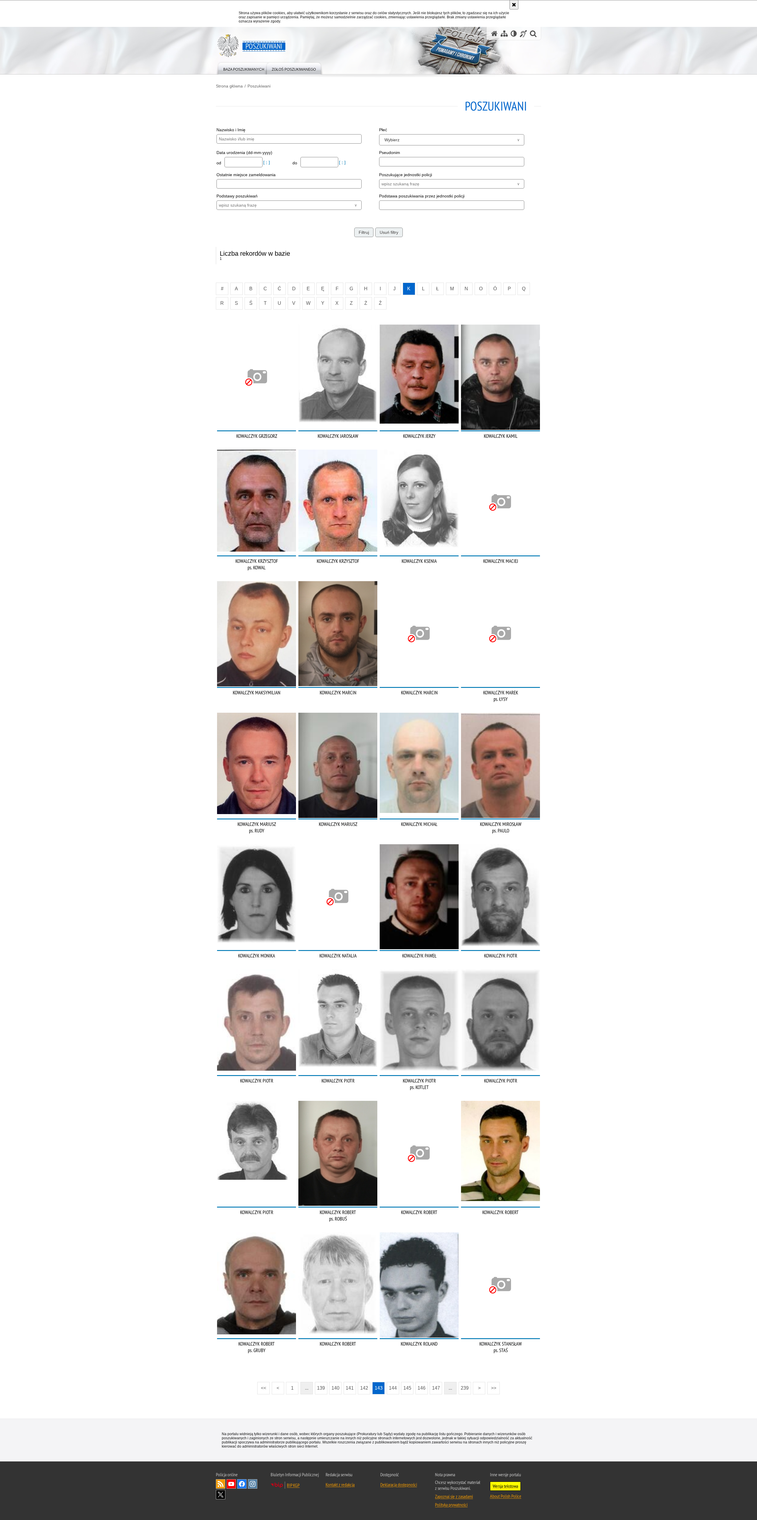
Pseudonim (389, 152)
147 (436, 1388)
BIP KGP (293, 1485)
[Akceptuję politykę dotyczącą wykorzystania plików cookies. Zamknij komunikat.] (513, 4)
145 (407, 1388)
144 (393, 1388)
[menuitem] (244, 68)
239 (465, 1388)
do (295, 163)
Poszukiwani (259, 86)
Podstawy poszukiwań (237, 196)
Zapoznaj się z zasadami (454, 1496)
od (219, 163)
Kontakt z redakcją (340, 1484)
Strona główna (229, 86)
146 (422, 1388)
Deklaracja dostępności (398, 1484)
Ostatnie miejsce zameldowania (246, 174)
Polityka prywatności (451, 1505)
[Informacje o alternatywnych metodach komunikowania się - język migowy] (523, 33)
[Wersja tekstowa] (514, 33)
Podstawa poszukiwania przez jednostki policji (422, 196)
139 (321, 1388)
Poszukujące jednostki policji (405, 174)
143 (379, 1388)
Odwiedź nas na (231, 1484)
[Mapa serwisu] (504, 33)
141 (350, 1388)
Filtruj (364, 232)
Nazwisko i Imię (230, 129)
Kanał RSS (220, 1484)
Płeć (383, 129)
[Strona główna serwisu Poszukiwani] (494, 33)
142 (364, 1388)
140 (335, 1388)
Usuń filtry (389, 232)
